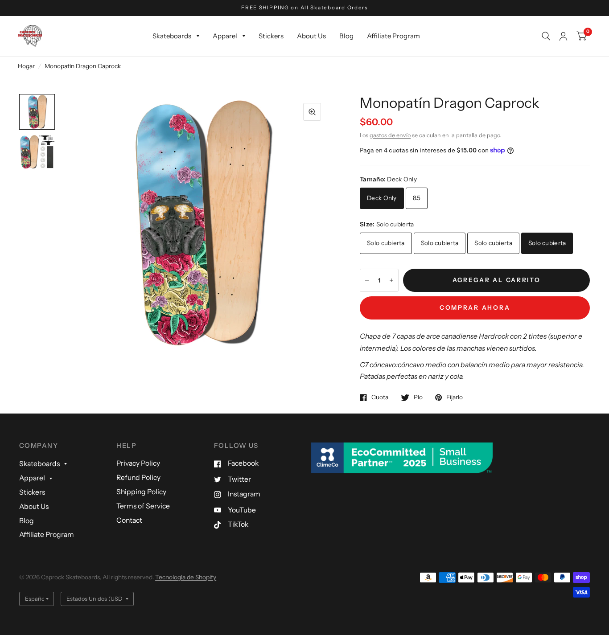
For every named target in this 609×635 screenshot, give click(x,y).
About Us (311, 36)
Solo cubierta (386, 242)
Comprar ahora (475, 307)
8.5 (417, 197)
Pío (418, 397)
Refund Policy (138, 477)
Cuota (379, 397)
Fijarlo (454, 397)
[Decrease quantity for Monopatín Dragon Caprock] (367, 280)
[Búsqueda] (546, 36)
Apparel (225, 36)
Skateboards (171, 36)
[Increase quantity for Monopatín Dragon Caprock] (391, 280)
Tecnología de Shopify (185, 577)
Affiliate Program (393, 36)
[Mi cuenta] (563, 36)
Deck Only (381, 197)
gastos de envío (390, 135)
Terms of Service (143, 506)
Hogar (26, 66)
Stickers (271, 36)
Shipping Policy (141, 492)
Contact (129, 520)
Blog (346, 36)
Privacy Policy (138, 463)
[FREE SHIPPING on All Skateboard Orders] (304, 8)
